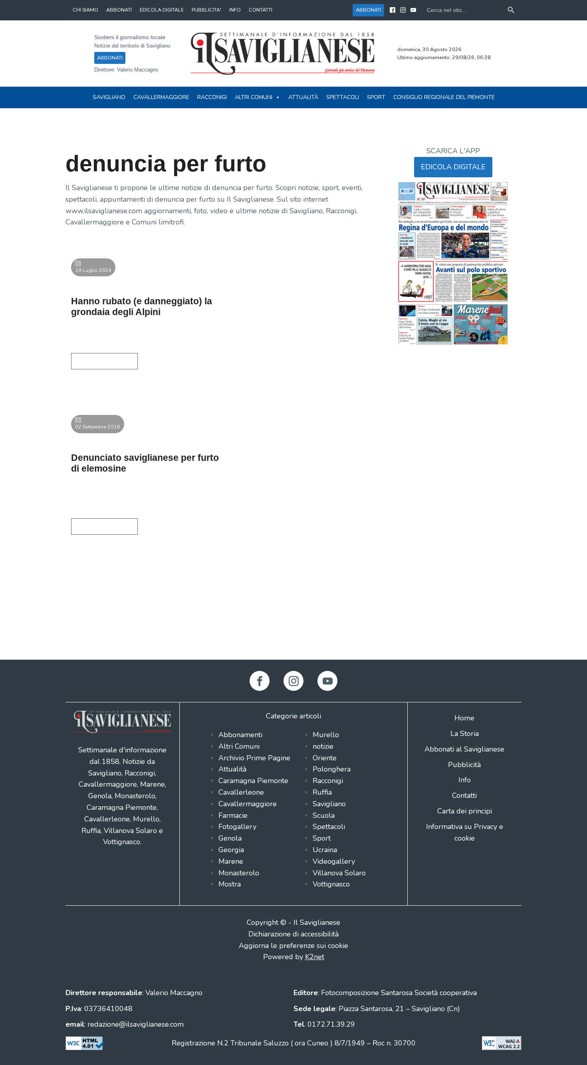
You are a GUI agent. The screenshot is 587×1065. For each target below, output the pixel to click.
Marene (230, 861)
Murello (326, 735)
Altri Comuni (253, 97)
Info (464, 780)
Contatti (464, 795)
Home (464, 718)
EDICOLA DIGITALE (162, 9)
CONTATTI (260, 9)
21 (85, 608)
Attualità (303, 97)
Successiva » (101, 632)
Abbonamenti (240, 735)
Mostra (229, 884)
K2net (314, 957)
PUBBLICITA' (206, 9)
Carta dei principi (464, 811)
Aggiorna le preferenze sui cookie (293, 945)
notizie (323, 746)
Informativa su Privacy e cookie (464, 832)
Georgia (231, 850)
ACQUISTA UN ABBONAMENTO (453, 372)
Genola (230, 838)
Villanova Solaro (339, 873)
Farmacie (233, 815)
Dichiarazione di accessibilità (293, 934)
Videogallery (334, 861)
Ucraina (325, 850)
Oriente (325, 758)
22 (85, 620)
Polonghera (332, 769)
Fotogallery (237, 826)
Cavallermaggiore (161, 97)
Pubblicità (464, 764)
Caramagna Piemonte (253, 780)
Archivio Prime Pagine (254, 758)
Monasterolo (238, 873)
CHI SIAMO (85, 9)
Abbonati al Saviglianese (464, 749)
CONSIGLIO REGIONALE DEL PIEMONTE (444, 97)
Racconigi (212, 97)
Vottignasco (331, 884)
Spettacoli (342, 97)
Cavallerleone (241, 792)
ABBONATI (119, 9)
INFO (235, 9)
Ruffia (322, 792)
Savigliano (109, 97)
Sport (376, 97)
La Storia (464, 733)
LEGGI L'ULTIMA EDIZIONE (453, 360)
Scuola (324, 815)
